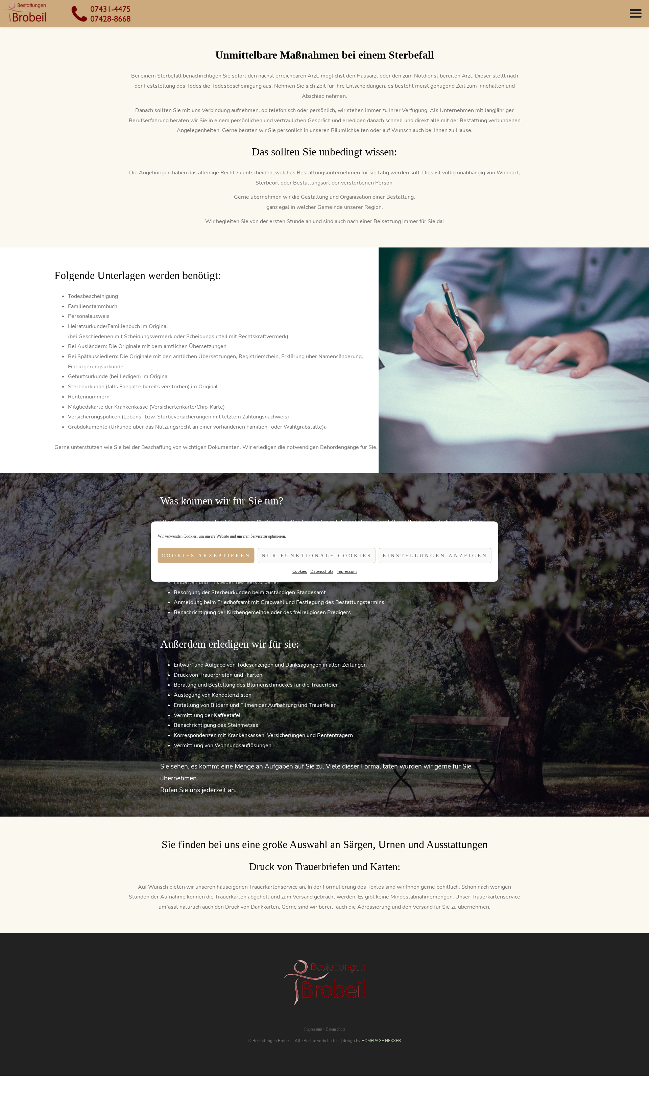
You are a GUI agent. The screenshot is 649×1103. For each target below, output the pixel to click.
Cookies (299, 571)
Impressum (347, 571)
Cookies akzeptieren (206, 555)
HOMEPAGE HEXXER (381, 1040)
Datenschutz (321, 571)
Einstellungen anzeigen (435, 555)
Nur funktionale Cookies (317, 555)
